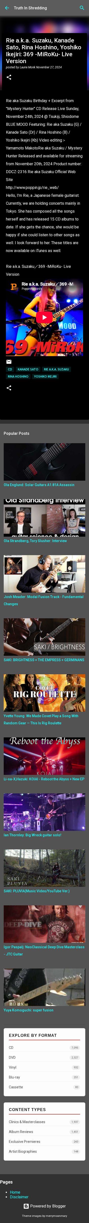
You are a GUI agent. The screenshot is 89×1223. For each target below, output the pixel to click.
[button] (9, 77)
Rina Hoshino (18, 376)
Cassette (43, 1087)
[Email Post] (9, 363)
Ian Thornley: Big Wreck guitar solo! (32, 835)
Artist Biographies (43, 1151)
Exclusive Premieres (43, 1142)
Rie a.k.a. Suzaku (56, 369)
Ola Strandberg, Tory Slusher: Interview (35, 541)
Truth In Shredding (30, 8)
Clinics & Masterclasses (43, 1122)
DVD (43, 1057)
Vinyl (43, 1067)
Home (15, 1192)
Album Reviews (43, 1132)
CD (10, 369)
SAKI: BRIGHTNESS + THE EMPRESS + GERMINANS (44, 660)
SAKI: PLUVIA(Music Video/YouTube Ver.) (37, 891)
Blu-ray (43, 1077)
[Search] (82, 8)
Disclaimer (19, 1197)
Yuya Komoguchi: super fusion (28, 1010)
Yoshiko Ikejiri (45, 376)
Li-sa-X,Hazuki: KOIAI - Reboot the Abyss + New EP (44, 779)
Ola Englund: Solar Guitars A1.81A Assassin (39, 485)
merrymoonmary (56, 1216)
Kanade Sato (28, 369)
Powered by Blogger (47, 1206)
